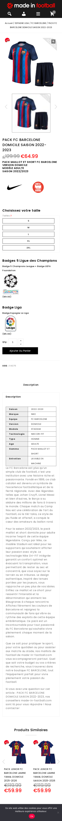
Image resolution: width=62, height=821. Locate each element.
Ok (31, 816)
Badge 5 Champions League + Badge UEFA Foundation (26, 268)
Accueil (9, 23)
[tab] (31, 385)
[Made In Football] (31, 5)
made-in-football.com (36, 655)
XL (28, 240)
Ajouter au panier (20, 350)
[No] (58, 812)
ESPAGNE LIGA (22, 23)
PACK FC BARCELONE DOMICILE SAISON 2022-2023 (25, 694)
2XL (29, 247)
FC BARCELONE (38, 23)
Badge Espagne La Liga (15, 313)
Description (31, 384)
